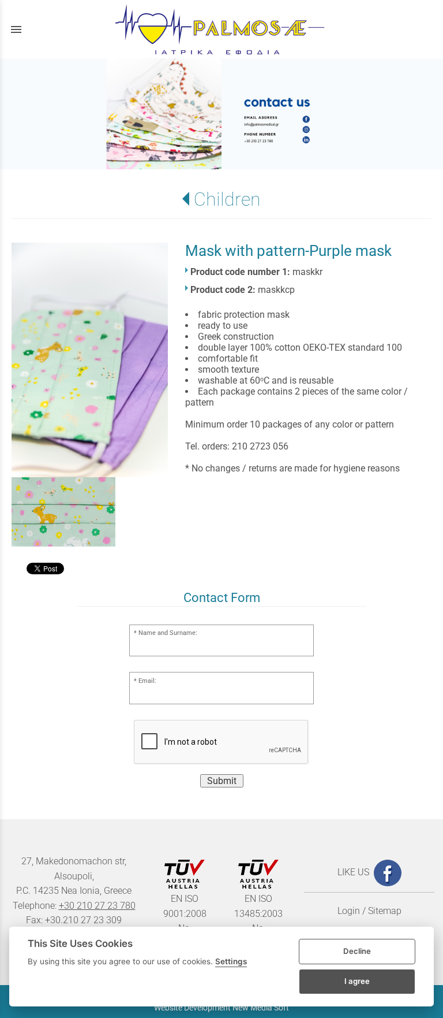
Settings (231, 961)
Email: (147, 681)
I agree (357, 981)
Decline (357, 951)
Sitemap (384, 910)
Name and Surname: (167, 633)
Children (227, 199)
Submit (221, 780)
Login (348, 910)
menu (16, 29)
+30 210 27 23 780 (97, 905)
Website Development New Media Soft (221, 1007)
